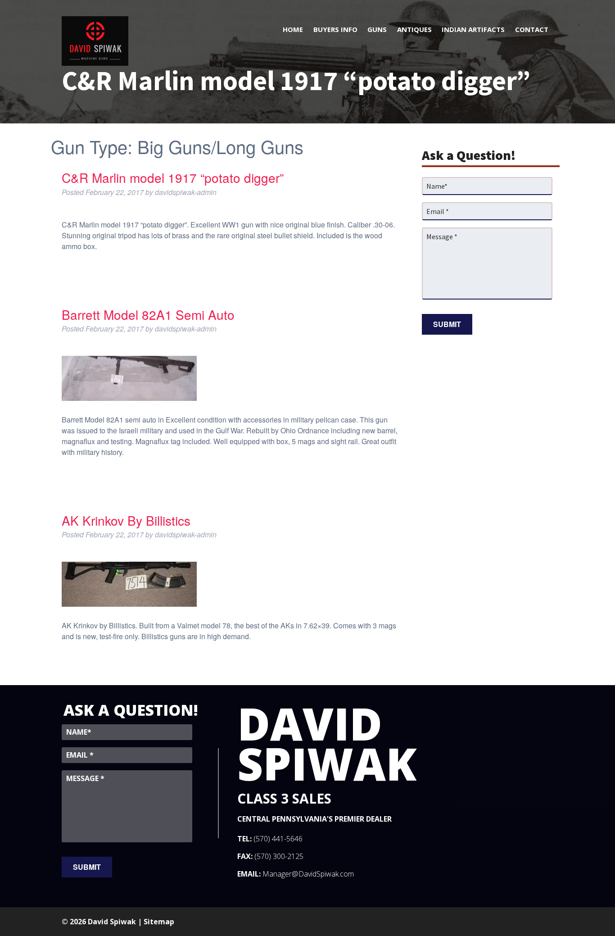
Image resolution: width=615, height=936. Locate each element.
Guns (377, 29)
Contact (531, 29)
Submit (447, 324)
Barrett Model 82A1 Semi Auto (148, 314)
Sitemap (159, 922)
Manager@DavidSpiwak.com (308, 874)
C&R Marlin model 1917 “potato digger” (173, 177)
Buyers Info (335, 29)
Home (293, 29)
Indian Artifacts (473, 29)
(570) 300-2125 (278, 856)
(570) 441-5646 (278, 839)
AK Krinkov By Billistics (126, 520)
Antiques (414, 29)
